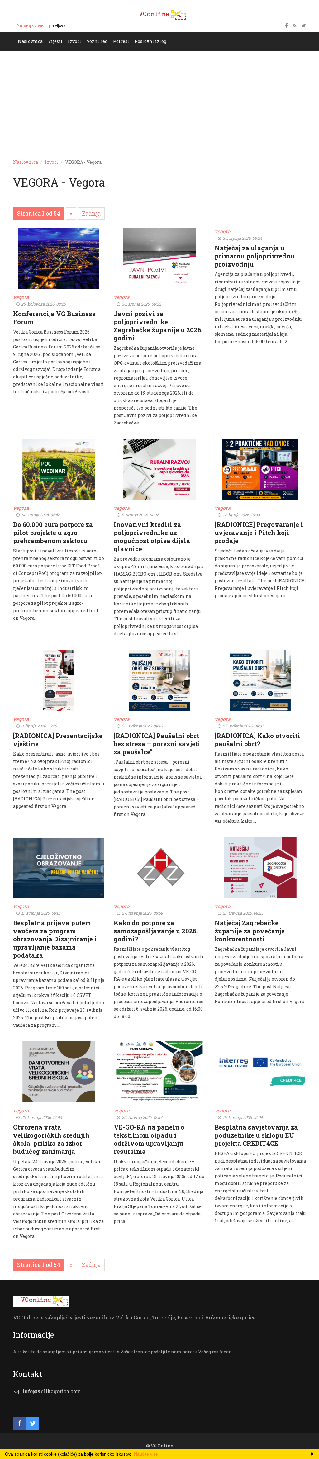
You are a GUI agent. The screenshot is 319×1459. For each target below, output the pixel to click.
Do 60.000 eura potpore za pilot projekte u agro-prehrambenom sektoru (53, 532)
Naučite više (146, 1454)
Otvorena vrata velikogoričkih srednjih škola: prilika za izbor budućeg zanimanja (51, 1139)
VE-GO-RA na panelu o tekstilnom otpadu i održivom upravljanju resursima (149, 1139)
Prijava (59, 25)
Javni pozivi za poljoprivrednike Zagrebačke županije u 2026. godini (158, 326)
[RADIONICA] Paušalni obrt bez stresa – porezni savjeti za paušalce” (157, 744)
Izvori (51, 162)
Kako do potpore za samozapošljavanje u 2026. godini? (156, 931)
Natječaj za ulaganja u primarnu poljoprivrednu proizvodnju (255, 256)
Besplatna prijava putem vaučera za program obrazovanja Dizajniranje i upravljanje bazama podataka (55, 939)
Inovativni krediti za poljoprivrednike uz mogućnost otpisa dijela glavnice (152, 536)
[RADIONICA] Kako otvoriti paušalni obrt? (257, 740)
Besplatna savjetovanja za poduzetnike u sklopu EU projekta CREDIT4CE (256, 1135)
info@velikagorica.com (51, 1391)
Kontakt (78, 25)
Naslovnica (25, 162)
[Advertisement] (159, 97)
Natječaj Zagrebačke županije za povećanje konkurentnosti (250, 931)
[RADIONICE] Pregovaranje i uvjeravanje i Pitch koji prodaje (259, 532)
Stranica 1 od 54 (38, 213)
